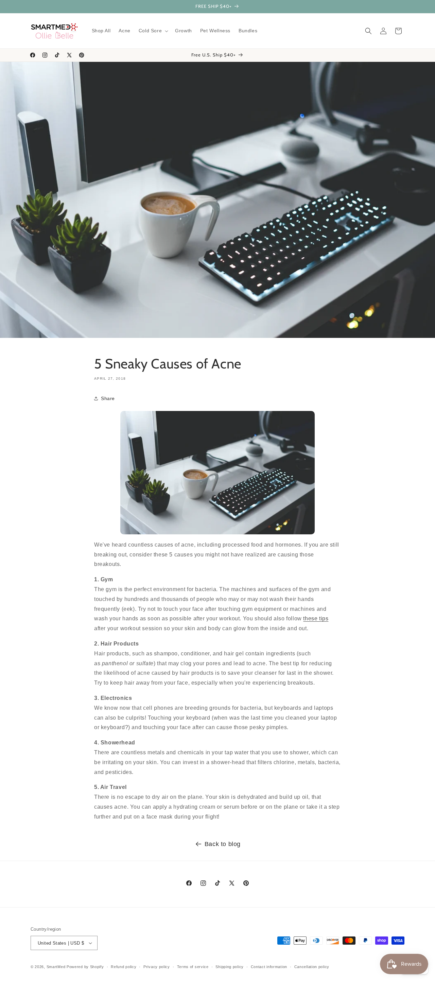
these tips (315, 618)
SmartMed (57, 967)
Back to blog (223, 844)
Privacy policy (156, 967)
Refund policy (123, 967)
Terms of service (193, 967)
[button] (153, 30)
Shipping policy (229, 967)
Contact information (269, 967)
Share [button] (108, 398)
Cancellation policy (311, 967)
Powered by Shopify (85, 967)
